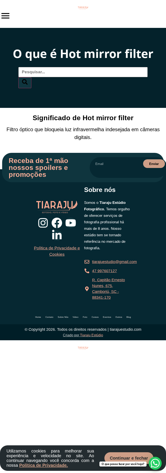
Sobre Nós (63, 317)
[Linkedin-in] (56, 235)
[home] (83, 7)
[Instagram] (43, 222)
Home (38, 317)
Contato (49, 317)
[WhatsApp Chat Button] (155, 463)
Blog (128, 317)
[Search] (24, 82)
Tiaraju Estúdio (91, 335)
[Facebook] (56, 222)
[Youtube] (70, 222)
